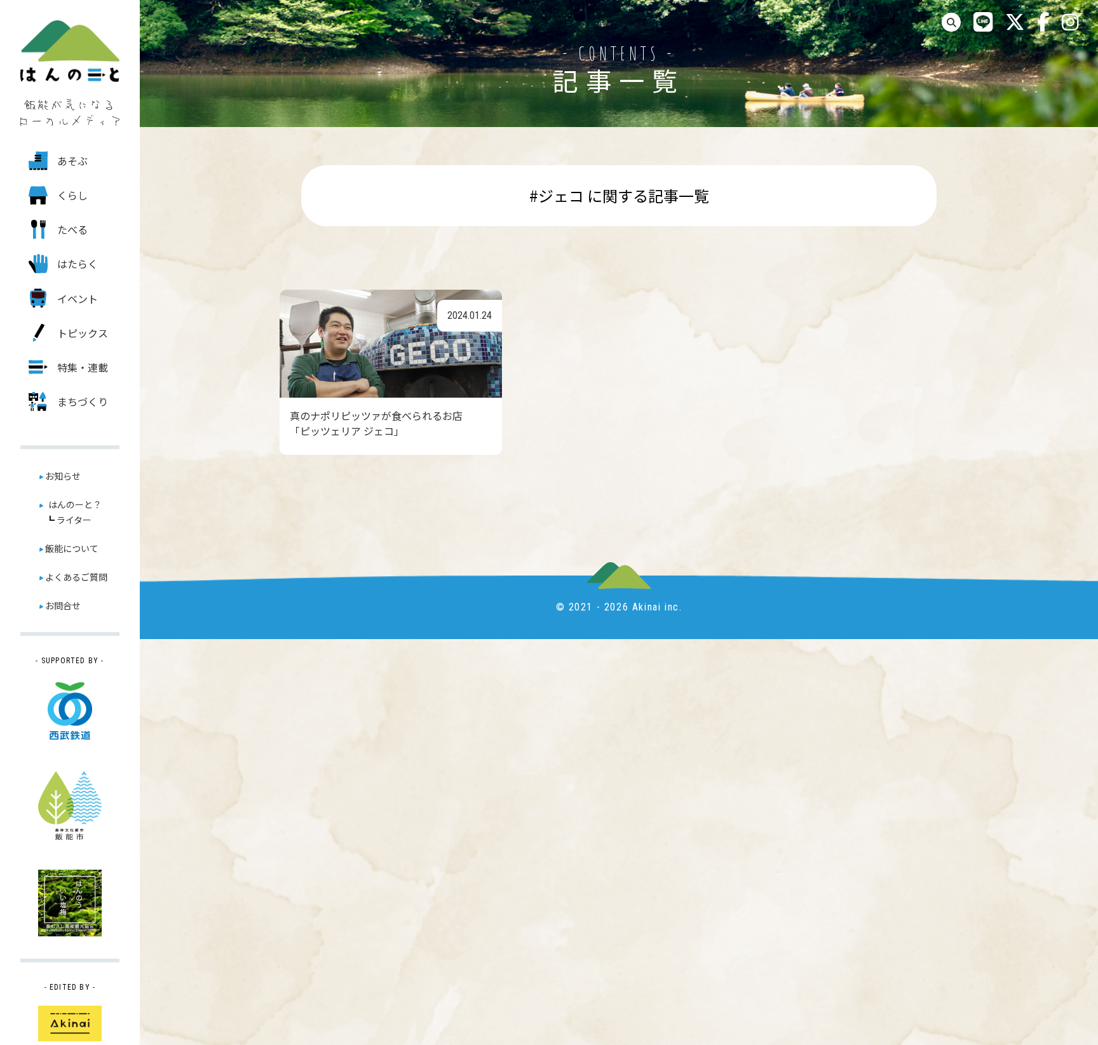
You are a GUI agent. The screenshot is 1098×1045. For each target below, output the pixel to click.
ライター (74, 519)
